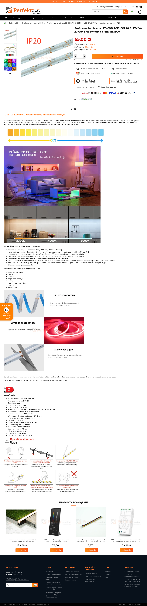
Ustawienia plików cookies (52, 578)
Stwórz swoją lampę (132, 571)
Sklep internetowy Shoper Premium (130, 604)
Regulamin (49, 571)
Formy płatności (91, 574)
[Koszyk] (140, 11)
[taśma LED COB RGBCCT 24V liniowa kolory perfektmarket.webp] (10, 64)
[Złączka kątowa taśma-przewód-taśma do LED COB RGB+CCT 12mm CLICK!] (91, 522)
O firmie (108, 574)
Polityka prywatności (53, 574)
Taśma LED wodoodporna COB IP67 (133, 575)
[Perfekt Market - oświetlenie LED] (22, 9)
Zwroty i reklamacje (53, 582)
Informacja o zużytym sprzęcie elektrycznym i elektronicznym (54, 595)
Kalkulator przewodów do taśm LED (54, 589)
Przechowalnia (70, 580)
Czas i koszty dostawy (93, 576)
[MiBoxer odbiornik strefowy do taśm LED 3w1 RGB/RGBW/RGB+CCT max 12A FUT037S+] (126, 522)
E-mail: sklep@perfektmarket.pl (17, 580)
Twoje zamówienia (72, 571)
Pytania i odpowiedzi (53, 585)
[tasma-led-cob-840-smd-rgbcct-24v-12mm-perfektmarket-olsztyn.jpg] (10, 49)
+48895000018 (129, 7)
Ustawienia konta (71, 577)
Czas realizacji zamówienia (90, 580)
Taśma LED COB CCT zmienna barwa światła (133, 580)
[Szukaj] (125, 11)
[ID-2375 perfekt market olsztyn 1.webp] (10, 34)
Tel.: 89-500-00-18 (12, 578)
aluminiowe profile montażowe (32, 377)
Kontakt (108, 571)
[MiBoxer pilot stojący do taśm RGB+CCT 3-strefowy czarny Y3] (56, 522)
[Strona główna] (5, 23)
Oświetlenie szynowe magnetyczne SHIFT (132, 585)
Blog (106, 577)
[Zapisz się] (35, 585)
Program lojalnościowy (73, 574)
